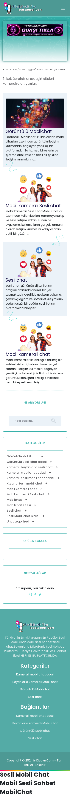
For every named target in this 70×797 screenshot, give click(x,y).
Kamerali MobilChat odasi (27, 472)
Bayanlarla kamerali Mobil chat (35, 682)
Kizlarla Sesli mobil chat (25, 483)
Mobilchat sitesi (19, 505)
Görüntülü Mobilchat (29, 131)
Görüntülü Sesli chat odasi (27, 462)
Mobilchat (15, 500)
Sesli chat (16, 280)
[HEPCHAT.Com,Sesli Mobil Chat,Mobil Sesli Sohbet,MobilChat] (23, 8)
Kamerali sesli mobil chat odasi (31, 478)
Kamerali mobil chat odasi (35, 674)
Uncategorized (18, 521)
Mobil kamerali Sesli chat (33, 206)
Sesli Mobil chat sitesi (23, 516)
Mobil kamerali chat (28, 354)
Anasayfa (11, 69)
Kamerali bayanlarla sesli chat (30, 467)
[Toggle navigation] (63, 8)
